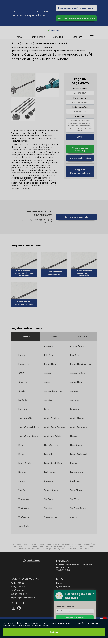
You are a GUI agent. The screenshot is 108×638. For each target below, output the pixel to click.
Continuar (54, 632)
